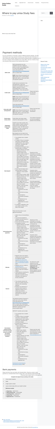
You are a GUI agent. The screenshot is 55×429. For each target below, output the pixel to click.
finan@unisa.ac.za (19, 266)
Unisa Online (8, 419)
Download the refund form (21, 259)
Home (16, 2)
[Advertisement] (18, 25)
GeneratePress (35, 427)
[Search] (51, 13)
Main (4, 419)
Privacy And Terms (44, 2)
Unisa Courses (30, 2)
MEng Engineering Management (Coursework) (11, 421)
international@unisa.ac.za (35, 334)
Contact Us (17, 5)
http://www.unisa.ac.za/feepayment (21, 71)
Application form (22, 2)
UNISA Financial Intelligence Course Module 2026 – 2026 (13, 420)
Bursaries (37, 2)
